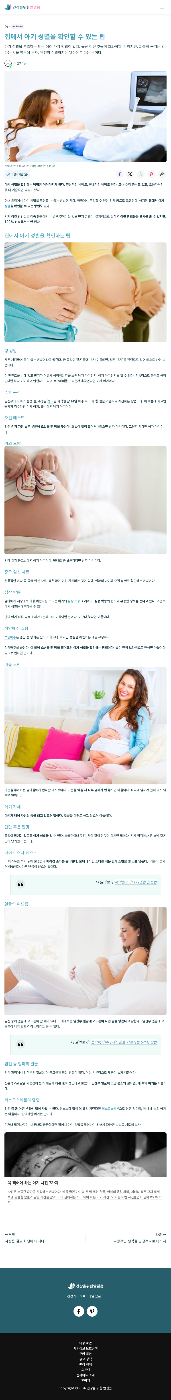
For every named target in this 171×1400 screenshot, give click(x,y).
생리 (50, 401)
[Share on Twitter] (130, 174)
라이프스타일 (17, 26)
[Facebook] (78, 1311)
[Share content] (162, 174)
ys (25, 63)
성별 (7, 205)
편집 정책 (85, 1364)
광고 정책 (85, 1359)
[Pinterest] (92, 1311)
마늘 (7, 789)
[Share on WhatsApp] (140, 174)
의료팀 (85, 1369)
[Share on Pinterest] (151, 174)
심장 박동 (74, 601)
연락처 (85, 1380)
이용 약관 (85, 1343)
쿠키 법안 (85, 1353)
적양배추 (10, 637)
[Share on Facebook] (119, 174)
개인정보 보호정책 (85, 1348)
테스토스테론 (110, 1108)
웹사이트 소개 (85, 1375)
